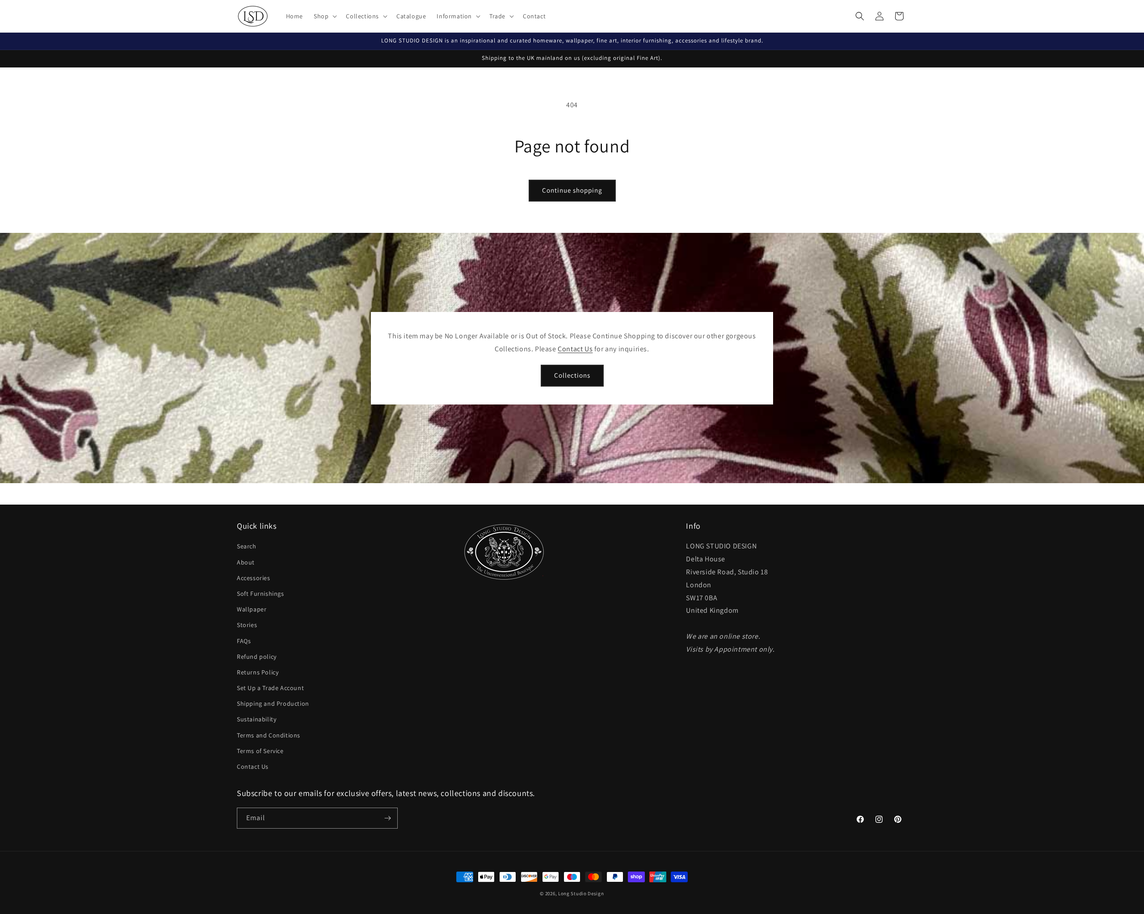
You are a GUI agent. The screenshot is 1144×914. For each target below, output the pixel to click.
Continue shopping (572, 190)
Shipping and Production (273, 703)
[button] (324, 16)
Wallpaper (251, 609)
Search (247, 546)
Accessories (253, 578)
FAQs (244, 641)
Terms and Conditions (268, 735)
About (246, 562)
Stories (247, 625)
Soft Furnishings (260, 594)
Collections (572, 375)
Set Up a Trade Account (270, 688)
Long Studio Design (581, 893)
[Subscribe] (387, 818)
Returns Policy (257, 672)
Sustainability (256, 719)
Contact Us (575, 348)
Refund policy (257, 657)
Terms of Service (260, 751)
